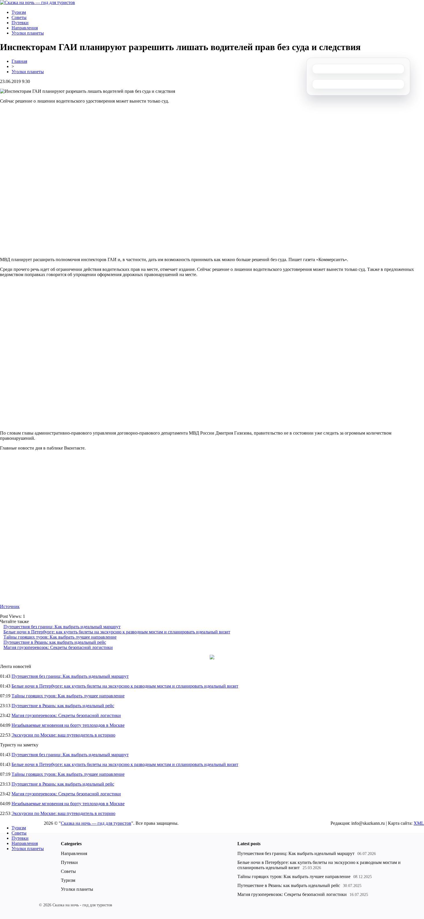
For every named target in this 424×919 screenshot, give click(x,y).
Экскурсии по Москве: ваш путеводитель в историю (63, 735)
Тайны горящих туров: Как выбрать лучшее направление (60, 637)
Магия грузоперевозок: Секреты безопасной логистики (58, 647)
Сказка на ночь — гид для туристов (96, 823)
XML (419, 823)
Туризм (19, 12)
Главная (19, 61)
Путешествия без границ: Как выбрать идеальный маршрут (62, 626)
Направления (25, 27)
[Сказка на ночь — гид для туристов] (37, 2)
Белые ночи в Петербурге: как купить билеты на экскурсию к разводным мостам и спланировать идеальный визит (116, 631)
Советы (19, 17)
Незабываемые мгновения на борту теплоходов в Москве (68, 725)
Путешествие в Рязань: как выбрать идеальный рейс (54, 642)
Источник (10, 606)
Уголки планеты (28, 33)
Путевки (20, 22)
